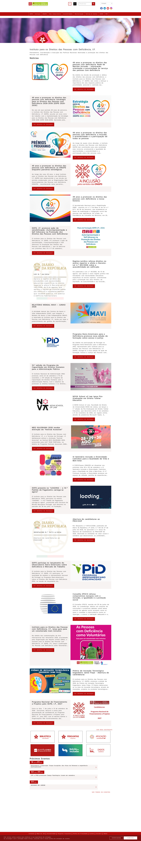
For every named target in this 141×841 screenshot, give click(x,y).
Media (105, 833)
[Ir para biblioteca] (42, 737)
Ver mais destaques (104, 730)
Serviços (37, 14)
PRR (106, 14)
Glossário (99, 833)
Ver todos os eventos (101, 792)
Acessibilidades (68, 14)
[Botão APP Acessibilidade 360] (98, 737)
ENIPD (101, 14)
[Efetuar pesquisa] (93, 3)
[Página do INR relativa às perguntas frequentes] (70, 737)
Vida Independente (55, 14)
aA (69, 3)
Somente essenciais (116, 838)
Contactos (32, 833)
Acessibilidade (51, 833)
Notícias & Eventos (92, 14)
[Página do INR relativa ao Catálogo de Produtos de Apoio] (42, 750)
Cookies (91, 833)
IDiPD (31, 14)
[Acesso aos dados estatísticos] (98, 750)
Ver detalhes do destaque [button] (83, 89)
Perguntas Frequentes (64, 833)
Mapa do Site (41, 833)
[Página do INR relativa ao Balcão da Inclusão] (70, 750)
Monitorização (79, 14)
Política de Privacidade (80, 833)
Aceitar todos (130, 838)
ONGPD (45, 14)
